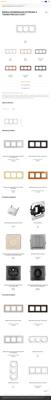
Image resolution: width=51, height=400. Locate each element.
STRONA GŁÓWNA (6, 4)
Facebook (44, 394)
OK (48, 398)
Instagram (46, 394)
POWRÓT (46, 391)
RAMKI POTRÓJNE (22, 4)
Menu (49, 2)
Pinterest (48, 394)
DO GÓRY (46, 389)
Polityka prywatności (32, 394)
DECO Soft (14, 4)
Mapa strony (23, 394)
